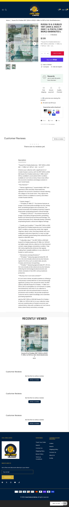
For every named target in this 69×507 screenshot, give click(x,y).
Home (8, 20)
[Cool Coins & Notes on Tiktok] (20, 482)
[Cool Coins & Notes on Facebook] (3, 482)
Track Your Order (41, 442)
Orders (51, 443)
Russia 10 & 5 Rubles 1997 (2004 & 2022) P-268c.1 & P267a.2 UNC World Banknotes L (34, 354)
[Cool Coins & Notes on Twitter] (7, 482)
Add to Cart (56, 503)
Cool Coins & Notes (31, 497)
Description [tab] (22, 160)
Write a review (58, 139)
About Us (52, 455)
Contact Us (39, 448)
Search (38, 445)
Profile (51, 458)
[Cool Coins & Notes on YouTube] (15, 482)
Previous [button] (9, 44)
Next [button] (34, 44)
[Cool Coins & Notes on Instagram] (11, 482)
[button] (44, 124)
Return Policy (39, 454)
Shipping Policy (40, 451)
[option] (22, 42)
